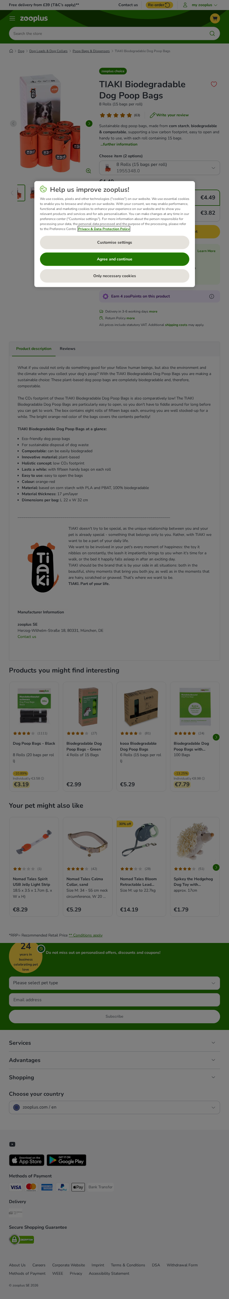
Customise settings (114, 242)
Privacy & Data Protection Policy (104, 228)
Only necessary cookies (114, 276)
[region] (114, 234)
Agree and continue (114, 259)
